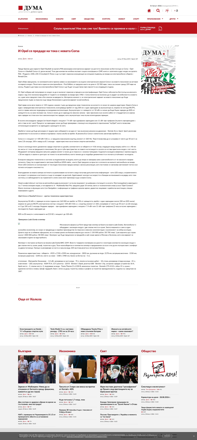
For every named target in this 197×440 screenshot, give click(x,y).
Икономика (67, 351)
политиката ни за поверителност (96, 437)
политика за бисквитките (75, 437)
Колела (30, 35)
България (24, 351)
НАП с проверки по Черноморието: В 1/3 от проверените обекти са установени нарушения (37, 417)
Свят (103, 351)
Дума (25, 59)
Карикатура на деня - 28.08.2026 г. (155, 397)
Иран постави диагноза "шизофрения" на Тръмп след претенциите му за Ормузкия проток (118, 389)
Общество (148, 351)
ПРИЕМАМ (167, 436)
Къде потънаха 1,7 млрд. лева (72, 400)
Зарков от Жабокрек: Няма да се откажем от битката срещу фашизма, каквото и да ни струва (36, 389)
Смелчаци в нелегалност (153, 387)
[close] (194, 436)
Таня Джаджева (151, 389)
